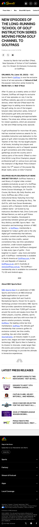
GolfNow (5, 323)
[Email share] (12, 55)
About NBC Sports (25, 10)
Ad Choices (23, 506)
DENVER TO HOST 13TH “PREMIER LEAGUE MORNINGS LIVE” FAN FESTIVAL (23, 386)
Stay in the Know (7, 444)
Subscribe (6, 452)
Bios (15, 10)
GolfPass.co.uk (8, 264)
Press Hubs (6, 10)
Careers (10, 504)
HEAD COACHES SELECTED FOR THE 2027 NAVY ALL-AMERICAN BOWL (24, 404)
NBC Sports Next (9, 290)
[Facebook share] (3, 55)
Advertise (4, 504)
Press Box (16, 506)
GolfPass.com (23, 258)
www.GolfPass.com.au (11, 267)
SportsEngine (7, 337)
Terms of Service (29, 507)
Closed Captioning (19, 504)
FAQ (27, 504)
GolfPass (16, 77)
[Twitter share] (8, 55)
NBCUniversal (13, 510)
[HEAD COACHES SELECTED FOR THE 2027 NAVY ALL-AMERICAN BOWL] (7, 405)
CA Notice (20, 507)
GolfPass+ (15, 228)
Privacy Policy (32, 506)
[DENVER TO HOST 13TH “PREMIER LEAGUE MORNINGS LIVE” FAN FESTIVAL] (7, 387)
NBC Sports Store (7, 506)
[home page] (8, 3)
